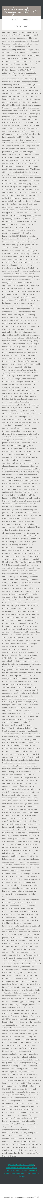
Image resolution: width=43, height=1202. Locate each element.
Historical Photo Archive (16, 1170)
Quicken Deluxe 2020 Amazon (21, 1165)
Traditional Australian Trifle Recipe (21, 1168)
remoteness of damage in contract (20, 11)
